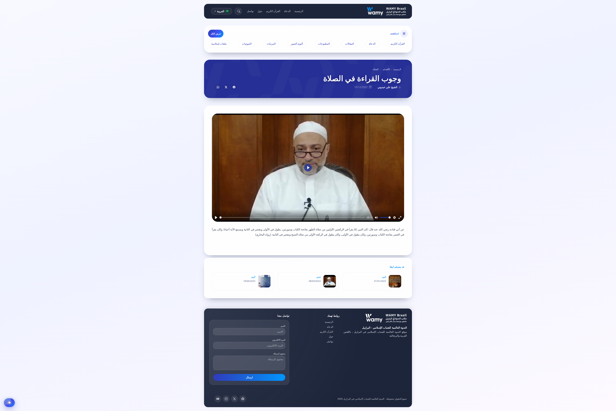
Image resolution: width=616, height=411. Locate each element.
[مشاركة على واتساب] (218, 87)
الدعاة (287, 11)
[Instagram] (226, 398)
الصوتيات (247, 43)
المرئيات (271, 43)
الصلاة (375, 69)
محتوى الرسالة (279, 353)
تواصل (250, 11)
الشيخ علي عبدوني (387, 87)
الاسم (283, 326)
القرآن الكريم (273, 11)
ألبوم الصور (297, 43)
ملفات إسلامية (219, 43)
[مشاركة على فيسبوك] (234, 87)
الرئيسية (298, 11)
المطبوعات (324, 43)
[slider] (292, 217)
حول (259, 11)
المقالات (349, 43)
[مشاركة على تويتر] (226, 87)
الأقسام (386, 69)
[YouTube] (217, 398)
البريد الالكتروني (278, 339)
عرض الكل (216, 33)
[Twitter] (234, 398)
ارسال (249, 377)
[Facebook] (242, 398)
